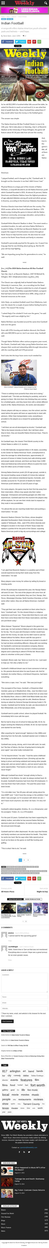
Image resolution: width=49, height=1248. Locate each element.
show (5, 1103)
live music (32, 1090)
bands (40, 1071)
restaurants (24, 1099)
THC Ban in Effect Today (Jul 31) (17, 1045)
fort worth (38, 1085)
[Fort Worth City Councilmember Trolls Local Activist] (8, 908)
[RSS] (24, 1152)
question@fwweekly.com (28, 1147)
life (37, 867)
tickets (22, 1108)
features (26, 1080)
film (37, 1080)
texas (5, 1108)
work (33, 1108)
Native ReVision (35, 871)
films (5, 1085)
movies (25, 1094)
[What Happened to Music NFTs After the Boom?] (7, 1170)
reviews (38, 1099)
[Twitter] (29, 1152)
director (5, 1080)
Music (3, 1224)
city (9, 1075)
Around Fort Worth (7, 1213)
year (3, 1112)
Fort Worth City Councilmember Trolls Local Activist (8, 916)
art (24, 1071)
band (31, 1071)
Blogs (3, 1220)
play (14, 1099)
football (25, 867)
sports (13, 1104)
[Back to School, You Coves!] (40, 908)
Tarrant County (31, 1104)
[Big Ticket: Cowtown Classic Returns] (7, 1193)
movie (15, 1094)
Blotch (3, 1210)
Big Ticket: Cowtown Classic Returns (30, 1190)
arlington (10, 867)
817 (4, 1071)
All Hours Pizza (7, 891)
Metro (3, 1231)
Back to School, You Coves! (39, 915)
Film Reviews (5, 1217)
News (3, 19)
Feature (9, 19)
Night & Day (42, 891)
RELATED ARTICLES (15, 899)
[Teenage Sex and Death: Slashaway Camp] (7, 1182)
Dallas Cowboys (37, 1076)
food (12, 1085)
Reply (10, 940)
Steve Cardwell (7, 873)
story (15, 873)
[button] (45, 3)
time (28, 1108)
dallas (26, 1075)
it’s (18, 1090)
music (35, 1094)
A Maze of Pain (17, 1050)
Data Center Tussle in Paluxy (24, 915)
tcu (43, 1104)
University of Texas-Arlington (29, 873)
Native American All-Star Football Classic (15, 871)
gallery (5, 1090)
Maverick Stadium (7, 869)
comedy (17, 1075)
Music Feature (6, 1227)
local (5, 1094)
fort (26, 1085)
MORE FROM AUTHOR (32, 899)
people (44, 871)
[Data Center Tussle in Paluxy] (24, 908)
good (32, 867)
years (10, 1112)
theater (14, 1108)
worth (40, 1108)
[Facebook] (19, 1152)
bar (3, 1076)
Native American (20, 869)
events (18, 867)
